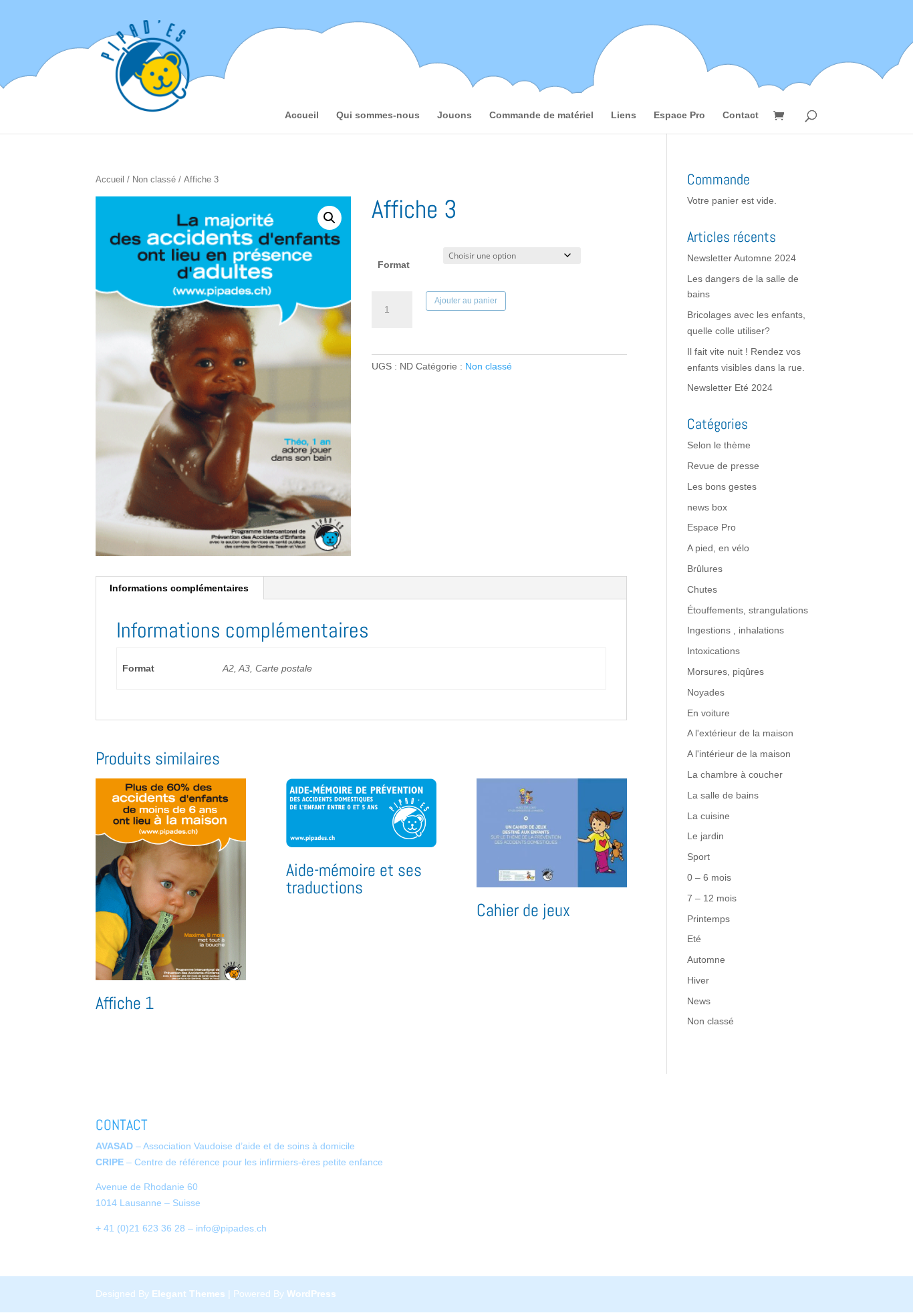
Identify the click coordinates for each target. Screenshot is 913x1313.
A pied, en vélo (718, 548)
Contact (741, 115)
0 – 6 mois (709, 877)
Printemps (708, 918)
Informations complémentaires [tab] (179, 588)
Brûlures (705, 568)
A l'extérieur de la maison (740, 733)
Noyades (706, 692)
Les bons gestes (722, 486)
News (698, 1001)
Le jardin (705, 836)
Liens (623, 115)
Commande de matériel (541, 115)
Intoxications (713, 650)
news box (707, 507)
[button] (329, 218)
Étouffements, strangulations (747, 610)
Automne (706, 959)
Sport (698, 856)
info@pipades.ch (231, 1228)
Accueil (302, 115)
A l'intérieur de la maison (739, 753)
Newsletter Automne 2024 (741, 258)
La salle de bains (723, 795)
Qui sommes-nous (378, 115)
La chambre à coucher (735, 774)
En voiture (708, 713)
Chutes (702, 589)
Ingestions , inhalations (735, 630)
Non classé (154, 179)
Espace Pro (679, 115)
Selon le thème (719, 445)
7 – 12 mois (712, 898)
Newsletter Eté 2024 (730, 387)
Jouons (454, 115)
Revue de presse (723, 465)
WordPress (311, 1293)
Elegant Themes (188, 1293)
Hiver (698, 980)
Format (394, 264)
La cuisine (708, 816)
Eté (694, 938)
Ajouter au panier (465, 300)
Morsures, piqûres (725, 671)
